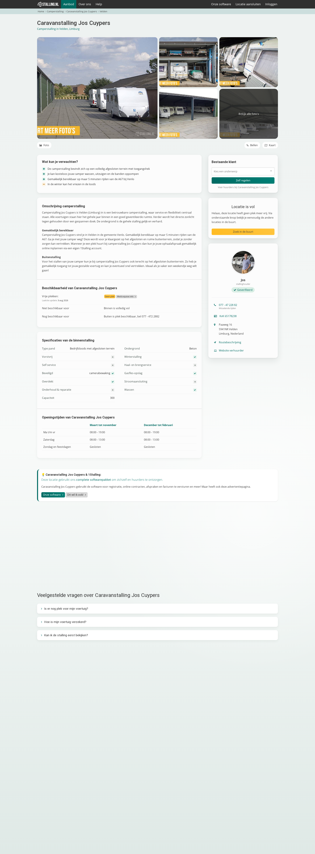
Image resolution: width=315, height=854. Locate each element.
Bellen (254, 145)
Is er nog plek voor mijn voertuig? (66, 608)
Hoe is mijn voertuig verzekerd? (65, 622)
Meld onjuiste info (125, 296)
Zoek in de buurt (243, 231)
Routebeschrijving (230, 342)
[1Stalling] (48, 4)
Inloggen (271, 4)
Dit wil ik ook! (75, 494)
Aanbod (68, 4)
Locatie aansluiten (248, 4)
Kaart (272, 145)
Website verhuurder (231, 350)
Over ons (85, 4)
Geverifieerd (244, 290)
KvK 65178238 (228, 316)
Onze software (221, 4)
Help (99, 4)
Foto (46, 145)
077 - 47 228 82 (228, 306)
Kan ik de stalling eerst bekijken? (66, 635)
